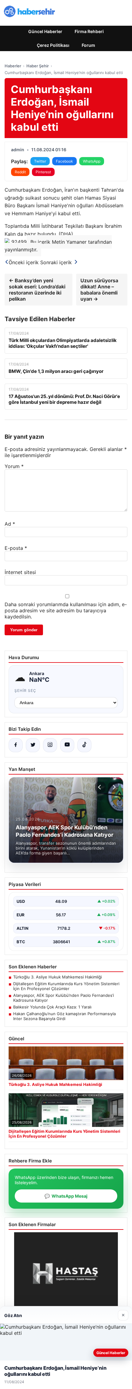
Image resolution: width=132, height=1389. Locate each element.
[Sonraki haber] (113, 787)
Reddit (20, 172)
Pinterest (43, 172)
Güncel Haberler (45, 31)
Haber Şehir (37, 65)
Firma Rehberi (89, 31)
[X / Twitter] (33, 745)
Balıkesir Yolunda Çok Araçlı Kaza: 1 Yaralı (52, 1006)
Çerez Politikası (53, 45)
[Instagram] (50, 745)
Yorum (14, 466)
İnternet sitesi (20, 572)
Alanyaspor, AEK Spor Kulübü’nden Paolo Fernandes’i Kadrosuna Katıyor (63, 998)
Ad (10, 524)
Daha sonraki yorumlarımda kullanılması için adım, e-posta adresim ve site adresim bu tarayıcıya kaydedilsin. (66, 610)
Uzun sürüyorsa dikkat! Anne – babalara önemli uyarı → (99, 289)
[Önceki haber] (100, 787)
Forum (88, 45)
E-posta (16, 548)
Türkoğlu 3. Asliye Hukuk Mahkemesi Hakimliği (57, 976)
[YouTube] (67, 745)
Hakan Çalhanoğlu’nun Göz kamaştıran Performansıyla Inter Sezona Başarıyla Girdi (64, 1016)
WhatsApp (91, 161)
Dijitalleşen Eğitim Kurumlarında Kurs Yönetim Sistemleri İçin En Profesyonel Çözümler (66, 986)
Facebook (64, 161)
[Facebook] (16, 745)
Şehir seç (25, 690)
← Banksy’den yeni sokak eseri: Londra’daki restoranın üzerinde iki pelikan (37, 289)
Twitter (40, 161)
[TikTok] (84, 745)
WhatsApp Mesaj (66, 1196)
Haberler (13, 65)
